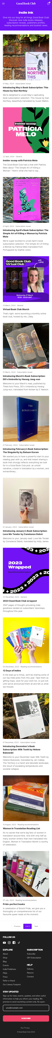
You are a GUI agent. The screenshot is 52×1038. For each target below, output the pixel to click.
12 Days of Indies (12, 670)
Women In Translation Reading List (21, 828)
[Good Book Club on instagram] (9, 942)
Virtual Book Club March (16, 309)
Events (6, 965)
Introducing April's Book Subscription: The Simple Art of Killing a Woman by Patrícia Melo (25, 233)
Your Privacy (25, 1028)
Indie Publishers (9, 969)
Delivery (30, 969)
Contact (30, 976)
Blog (5, 961)
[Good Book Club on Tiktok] (18, 942)
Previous (17, 926)
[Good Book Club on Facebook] (14, 942)
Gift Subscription (34, 957)
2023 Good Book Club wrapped (20, 601)
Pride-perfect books (14, 904)
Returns (30, 973)
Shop (5, 957)
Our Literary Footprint (12, 984)
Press (5, 977)
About (5, 954)
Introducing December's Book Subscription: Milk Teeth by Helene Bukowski (21, 749)
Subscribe (31, 954)
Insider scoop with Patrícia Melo (20, 160)
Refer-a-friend (9, 980)
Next (36, 926)
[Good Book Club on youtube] (4, 942)
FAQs (5, 973)
